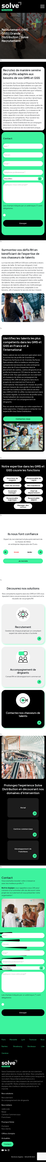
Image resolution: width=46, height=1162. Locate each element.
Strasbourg (17, 1046)
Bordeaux (32, 1046)
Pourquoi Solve (8, 1122)
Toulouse (33, 1039)
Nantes (5, 1046)
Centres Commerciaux (11, 1114)
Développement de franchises (23, 850)
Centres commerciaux (23, 829)
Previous (5, 552)
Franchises (6, 1117)
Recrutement (7, 1097)
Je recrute (23, 561)
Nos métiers (7, 1105)
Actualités (6, 1138)
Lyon (23, 1039)
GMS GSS (6, 1109)
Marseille (13, 1039)
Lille (42, 1046)
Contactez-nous (23, 419)
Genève (5, 1053)
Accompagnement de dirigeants (15, 1100)
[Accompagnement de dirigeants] (23, 667)
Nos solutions (7, 1093)
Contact (7, 1144)
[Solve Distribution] (11, 6)
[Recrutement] (23, 624)
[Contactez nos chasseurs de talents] (23, 709)
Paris (3, 1039)
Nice (42, 1039)
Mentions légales (17, 1157)
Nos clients (6, 1129)
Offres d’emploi (8, 1133)
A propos (5, 1126)
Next (40, 552)
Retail (23, 807)
